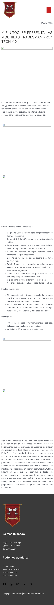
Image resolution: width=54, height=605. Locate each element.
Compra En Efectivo (11, 546)
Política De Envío (10, 572)
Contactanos (8, 566)
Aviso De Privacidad (11, 569)
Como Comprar (9, 549)
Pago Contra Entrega (12, 542)
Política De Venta (10, 575)
